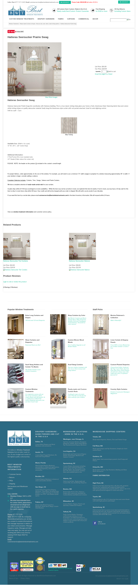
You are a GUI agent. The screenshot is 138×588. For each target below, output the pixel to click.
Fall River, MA (98, 446)
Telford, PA (67, 512)
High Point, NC (98, 483)
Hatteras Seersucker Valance (79, 261)
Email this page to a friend (103, 74)
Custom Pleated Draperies (120, 364)
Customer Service (15, 474)
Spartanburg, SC (99, 507)
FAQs (11, 480)
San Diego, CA (40, 487)
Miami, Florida (40, 463)
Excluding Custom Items (122, 11)
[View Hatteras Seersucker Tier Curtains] (15, 270)
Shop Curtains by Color (76, 315)
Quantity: (98, 71)
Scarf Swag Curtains (75, 364)
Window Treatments (14, 23)
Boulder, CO (39, 476)
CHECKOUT (65, 2)
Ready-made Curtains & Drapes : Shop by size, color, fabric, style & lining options (39, 23)
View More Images (51, 97)
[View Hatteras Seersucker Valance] (79, 270)
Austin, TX (39, 452)
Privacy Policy (25, 578)
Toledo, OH (97, 437)
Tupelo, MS (97, 496)
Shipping (12, 484)
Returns (11, 477)
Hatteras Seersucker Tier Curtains (15, 261)
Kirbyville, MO (98, 467)
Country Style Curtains (119, 389)
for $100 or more (101, 11)
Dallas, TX (39, 441)
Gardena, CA (97, 456)
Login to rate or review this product (15, 282)
